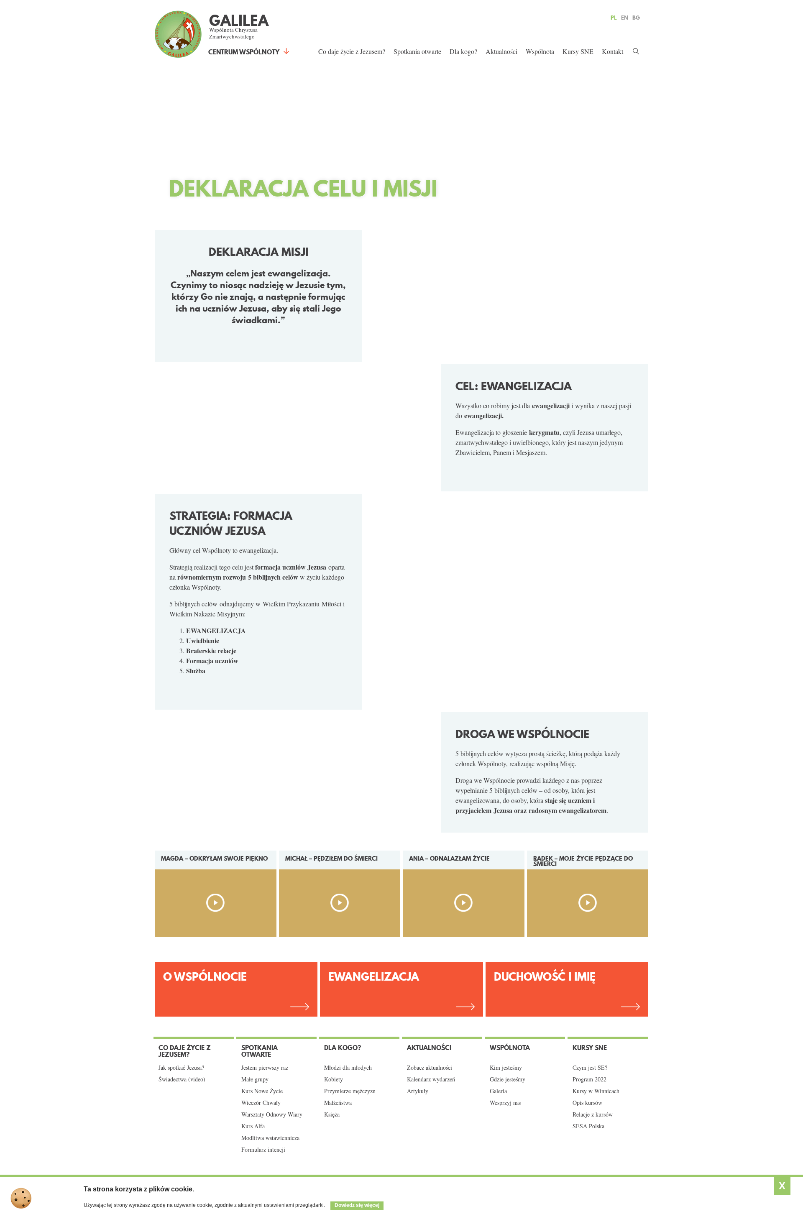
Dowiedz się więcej (357, 1205)
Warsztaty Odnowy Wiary (271, 1114)
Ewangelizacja (373, 976)
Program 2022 (589, 1079)
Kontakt (612, 51)
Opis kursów (587, 1102)
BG (636, 17)
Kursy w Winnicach (596, 1091)
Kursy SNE (578, 51)
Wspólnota (540, 51)
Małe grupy (255, 1079)
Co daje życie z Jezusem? (351, 51)
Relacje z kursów (593, 1114)
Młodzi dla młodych (348, 1067)
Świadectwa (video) (182, 1079)
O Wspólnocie (205, 976)
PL (614, 17)
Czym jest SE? (590, 1067)
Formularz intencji (263, 1149)
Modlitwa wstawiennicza (270, 1138)
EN (624, 17)
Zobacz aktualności (429, 1067)
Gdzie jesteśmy (507, 1079)
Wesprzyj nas (505, 1102)
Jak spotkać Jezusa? (181, 1067)
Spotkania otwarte (417, 51)
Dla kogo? (463, 51)
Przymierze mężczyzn (350, 1091)
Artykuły (417, 1091)
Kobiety (333, 1079)
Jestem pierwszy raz (264, 1067)
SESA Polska (588, 1126)
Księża (332, 1114)
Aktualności (501, 51)
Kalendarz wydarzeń (431, 1079)
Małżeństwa (338, 1102)
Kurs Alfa (253, 1126)
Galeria (498, 1091)
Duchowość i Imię (545, 976)
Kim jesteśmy (506, 1067)
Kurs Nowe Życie (262, 1091)
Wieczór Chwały (261, 1102)
